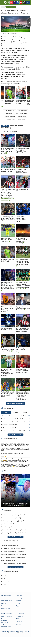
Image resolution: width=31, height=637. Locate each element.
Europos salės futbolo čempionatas (6, 619)
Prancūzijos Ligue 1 (10, 119)
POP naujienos (5, 598)
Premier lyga (19, 598)
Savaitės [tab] (15, 412)
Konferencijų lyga (8, 113)
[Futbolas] (3, 7)
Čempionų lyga (19, 595)
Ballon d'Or (4, 603)
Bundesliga (18, 600)
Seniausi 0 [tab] (21, 125)
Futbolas (27, 631)
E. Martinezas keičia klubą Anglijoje (10, 427)
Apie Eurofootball (11, 631)
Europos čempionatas (6, 616)
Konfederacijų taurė (6, 626)
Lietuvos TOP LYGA (15, 122)
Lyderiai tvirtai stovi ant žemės (9, 560)
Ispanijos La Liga (22, 116)
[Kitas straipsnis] (29, 22)
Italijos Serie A (21, 119)
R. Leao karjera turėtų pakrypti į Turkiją (11, 518)
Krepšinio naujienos (6, 584)
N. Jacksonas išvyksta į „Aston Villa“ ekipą (12, 453)
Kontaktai (4, 631)
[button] (2, 2)
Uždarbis (3, 578)
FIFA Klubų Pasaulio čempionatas (6, 623)
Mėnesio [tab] (24, 412)
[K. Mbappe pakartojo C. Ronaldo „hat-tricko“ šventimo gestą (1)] (15, 490)
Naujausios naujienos (6, 595)
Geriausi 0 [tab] (5, 125)
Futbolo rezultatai (5, 608)
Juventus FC (19, 624)
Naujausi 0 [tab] (13, 125)
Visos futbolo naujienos (15, 403)
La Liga (18, 603)
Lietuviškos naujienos (6, 600)
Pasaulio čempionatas (6, 613)
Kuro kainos (4, 575)
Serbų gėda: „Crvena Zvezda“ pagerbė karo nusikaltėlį (15, 443)
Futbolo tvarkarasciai (6, 605)
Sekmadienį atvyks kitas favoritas (9, 527)
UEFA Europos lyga (22, 110)
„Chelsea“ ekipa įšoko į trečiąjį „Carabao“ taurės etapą (15, 533)
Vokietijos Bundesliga (10, 116)
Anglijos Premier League (21, 113)
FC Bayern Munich (20, 616)
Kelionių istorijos (5, 581)
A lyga (17, 605)
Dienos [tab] (6, 412)
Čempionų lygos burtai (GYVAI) (9, 424)
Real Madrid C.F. (20, 613)
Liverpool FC (19, 621)
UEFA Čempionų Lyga (9, 110)
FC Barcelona (19, 619)
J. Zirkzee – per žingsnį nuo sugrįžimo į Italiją (13, 521)
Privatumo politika (20, 631)
